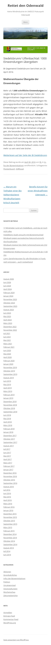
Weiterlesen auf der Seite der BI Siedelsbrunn (25, 155)
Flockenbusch (9, 169)
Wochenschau (9, 592)
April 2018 (7, 422)
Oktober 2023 (9, 303)
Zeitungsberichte (10, 595)
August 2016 (8, 486)
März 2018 (7, 425)
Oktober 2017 (9, 439)
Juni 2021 (7, 337)
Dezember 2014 (9, 534)
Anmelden (7, 612)
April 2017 (7, 459)
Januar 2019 (8, 398)
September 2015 (10, 524)
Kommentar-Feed (10, 619)
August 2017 (8, 445)
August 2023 (8, 309)
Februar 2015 (8, 531)
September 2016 (10, 483)
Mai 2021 (7, 340)
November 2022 (10, 330)
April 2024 (7, 289)
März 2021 (7, 343)
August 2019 (8, 377)
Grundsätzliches (10, 575)
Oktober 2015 (9, 520)
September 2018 (10, 411)
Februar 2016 (8, 507)
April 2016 (7, 500)
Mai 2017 (7, 456)
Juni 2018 (7, 415)
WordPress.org (9, 622)
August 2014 (8, 548)
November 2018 (10, 405)
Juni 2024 (7, 285)
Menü (25, 22)
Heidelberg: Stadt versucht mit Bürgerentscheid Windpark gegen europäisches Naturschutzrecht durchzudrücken (23, 238)
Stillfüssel (20, 169)
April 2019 (7, 388)
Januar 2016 (8, 510)
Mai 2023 (7, 316)
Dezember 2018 (9, 401)
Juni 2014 (7, 554)
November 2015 (10, 517)
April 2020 (7, 357)
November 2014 (10, 537)
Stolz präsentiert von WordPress (16, 640)
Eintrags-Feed (9, 616)
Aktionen (7, 571)
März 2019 (7, 391)
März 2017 (7, 462)
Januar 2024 (8, 296)
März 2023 (7, 323)
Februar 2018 (8, 428)
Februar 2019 (8, 394)
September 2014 (10, 544)
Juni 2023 (7, 313)
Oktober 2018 (9, 408)
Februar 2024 (8, 292)
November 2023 (10, 299)
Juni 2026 (7, 282)
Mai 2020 (7, 354)
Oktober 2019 (9, 371)
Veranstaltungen (10, 588)
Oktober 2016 (9, 480)
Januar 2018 (8, 432)
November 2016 (10, 476)
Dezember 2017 (9, 435)
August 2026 (8, 279)
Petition (6, 582)
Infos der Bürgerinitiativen (14, 578)
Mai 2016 (7, 497)
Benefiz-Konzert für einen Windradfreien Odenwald (38, 190)
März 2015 (7, 527)
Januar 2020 (8, 364)
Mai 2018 (7, 418)
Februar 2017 (8, 466)
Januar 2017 (8, 469)
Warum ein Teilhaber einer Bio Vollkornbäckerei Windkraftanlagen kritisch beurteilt (12, 194)
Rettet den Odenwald (25, 5)
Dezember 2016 (9, 473)
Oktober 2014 (9, 541)
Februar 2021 (8, 347)
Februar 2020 (8, 360)
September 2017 (10, 442)
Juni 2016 (7, 493)
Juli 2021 (6, 333)
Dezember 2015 (9, 514)
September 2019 (10, 374)
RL (41, 162)
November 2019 (10, 367)
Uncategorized (9, 585)
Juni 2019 (7, 381)
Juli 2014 (6, 551)
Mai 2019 (7, 384)
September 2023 (10, 306)
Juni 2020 (7, 350)
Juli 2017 (6, 449)
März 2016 (7, 503)
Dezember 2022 (9, 326)
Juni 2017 (7, 452)
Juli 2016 (6, 490)
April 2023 (7, 320)
